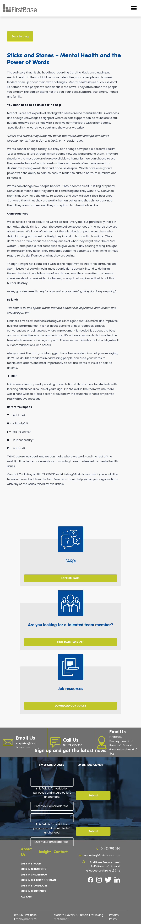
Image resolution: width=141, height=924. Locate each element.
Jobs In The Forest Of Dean (38, 880)
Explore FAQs (70, 578)
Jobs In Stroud (31, 863)
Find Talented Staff (70, 642)
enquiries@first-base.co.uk (102, 855)
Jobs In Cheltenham (34, 874)
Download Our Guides (70, 705)
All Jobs (26, 896)
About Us (26, 852)
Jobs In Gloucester (33, 869)
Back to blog (20, 36)
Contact (61, 852)
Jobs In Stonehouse (34, 885)
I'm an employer (90, 765)
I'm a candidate (51, 765)
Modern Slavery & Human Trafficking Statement (78, 917)
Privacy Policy (114, 917)
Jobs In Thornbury (33, 891)
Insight (45, 852)
